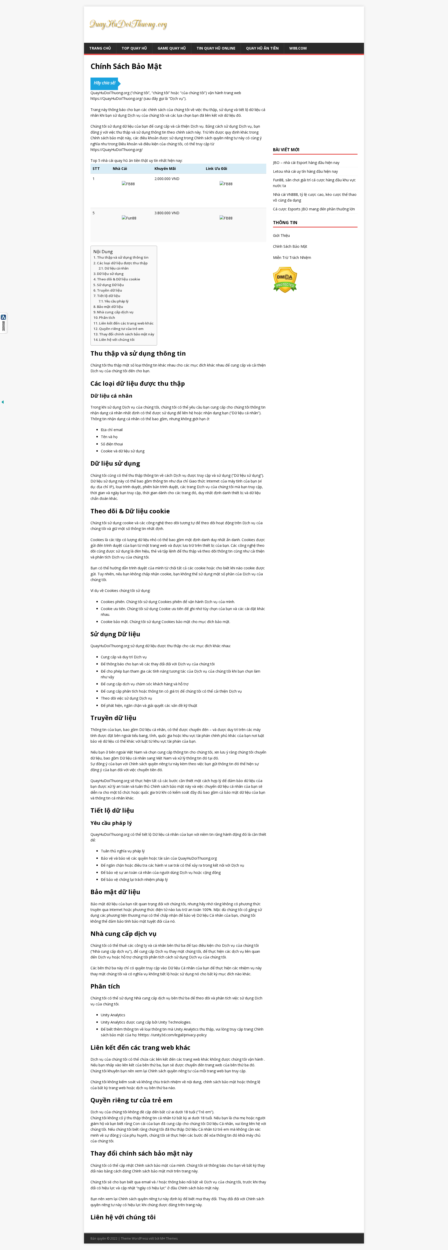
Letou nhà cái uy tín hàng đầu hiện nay (305, 171)
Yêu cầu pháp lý (116, 301)
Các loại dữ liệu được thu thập (122, 263)
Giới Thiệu (281, 235)
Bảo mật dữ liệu (110, 306)
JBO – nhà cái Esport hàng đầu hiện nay (306, 162)
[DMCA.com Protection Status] (285, 290)
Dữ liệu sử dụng (110, 273)
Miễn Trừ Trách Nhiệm (292, 257)
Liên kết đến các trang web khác (126, 323)
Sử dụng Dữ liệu (110, 284)
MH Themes (169, 1238)
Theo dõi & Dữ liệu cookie (118, 279)
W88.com (298, 48)
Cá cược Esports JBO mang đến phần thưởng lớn (314, 208)
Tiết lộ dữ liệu (108, 295)
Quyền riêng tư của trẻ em (121, 328)
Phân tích (107, 317)
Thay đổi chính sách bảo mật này (126, 334)
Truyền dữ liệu (109, 290)
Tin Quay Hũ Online (216, 48)
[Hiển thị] (4, 330)
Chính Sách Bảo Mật (290, 246)
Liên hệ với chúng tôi (117, 339)
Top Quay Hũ (134, 48)
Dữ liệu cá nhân (116, 268)
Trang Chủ (100, 48)
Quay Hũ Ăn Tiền (262, 48)
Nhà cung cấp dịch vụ (115, 312)
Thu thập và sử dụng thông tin (123, 257)
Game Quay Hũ (172, 48)
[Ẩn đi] (2, 401)
